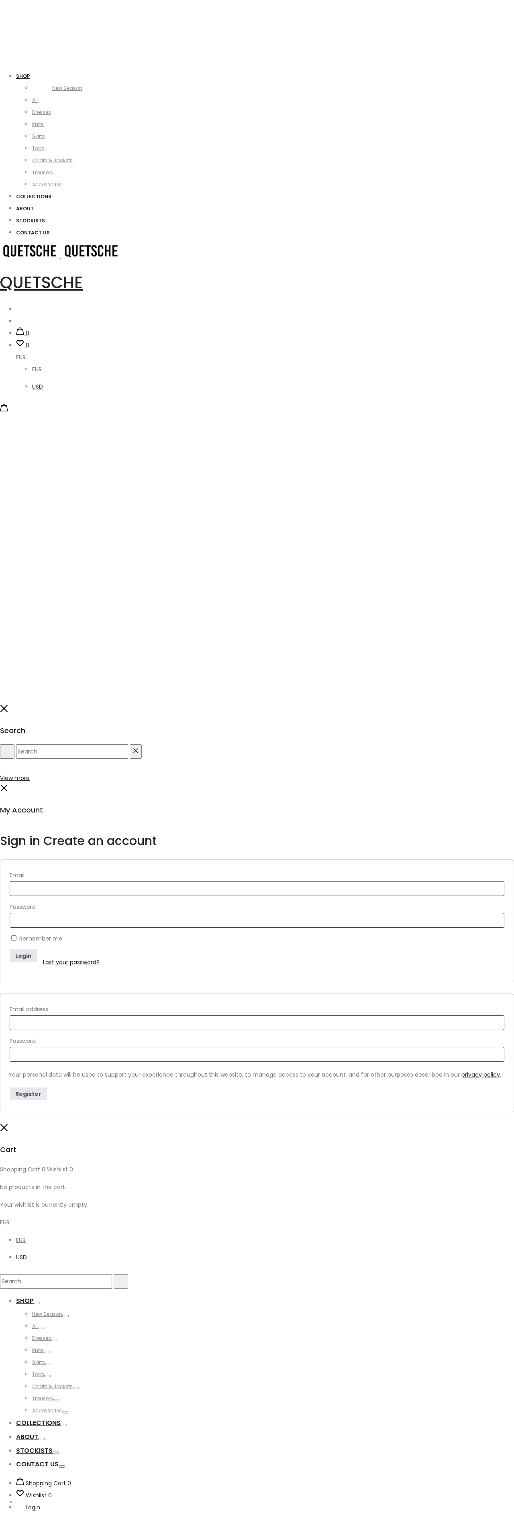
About (25, 208)
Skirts (38, 136)
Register (28, 1094)
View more (15, 778)
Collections (33, 196)
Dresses (41, 112)
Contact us (33, 232)
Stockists (30, 220)
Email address (29, 1009)
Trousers (42, 172)
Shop (23, 76)
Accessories (47, 184)
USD (37, 387)
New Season (67, 88)
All (35, 100)
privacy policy (480, 1075)
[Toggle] (37, 1303)
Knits (38, 124)
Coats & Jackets (52, 160)
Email (17, 875)
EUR (37, 369)
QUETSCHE (41, 282)
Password (23, 907)
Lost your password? (71, 962)
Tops (38, 148)
